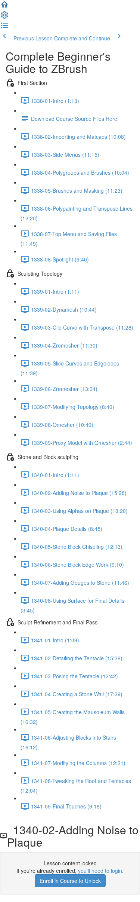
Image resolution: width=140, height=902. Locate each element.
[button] (4, 6)
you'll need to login (100, 870)
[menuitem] (4, 17)
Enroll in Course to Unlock (70, 880)
